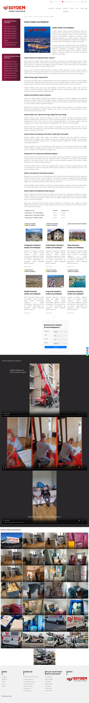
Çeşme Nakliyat (48, 688)
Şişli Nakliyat (48, 681)
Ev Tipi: (46, 338)
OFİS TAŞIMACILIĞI (28, 691)
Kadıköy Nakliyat (48, 683)
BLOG (3, 683)
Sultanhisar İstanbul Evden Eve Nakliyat (52, 224)
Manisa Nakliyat (48, 690)
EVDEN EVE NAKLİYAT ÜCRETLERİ (31, 676)
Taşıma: (46, 342)
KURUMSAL (4, 676)
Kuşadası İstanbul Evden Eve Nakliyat (73, 270)
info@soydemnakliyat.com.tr (70, 1)
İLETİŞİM (4, 686)
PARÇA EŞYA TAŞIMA (28, 686)
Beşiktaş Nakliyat (49, 679)
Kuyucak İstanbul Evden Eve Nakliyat (51, 270)
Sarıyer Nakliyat (48, 676)
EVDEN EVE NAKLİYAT (28, 679)
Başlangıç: (47, 331)
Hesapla (55, 347)
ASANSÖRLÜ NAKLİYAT (28, 684)
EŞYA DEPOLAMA (27, 688)
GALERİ (3, 681)
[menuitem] (51, 9)
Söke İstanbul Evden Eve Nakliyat (77, 224)
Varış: (46, 335)
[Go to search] (86, 8)
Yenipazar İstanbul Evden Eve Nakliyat (30, 224)
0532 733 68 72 (56, 1)
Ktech (10, 696)
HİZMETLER (4, 679)
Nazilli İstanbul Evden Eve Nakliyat (30, 270)
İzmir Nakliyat (48, 686)
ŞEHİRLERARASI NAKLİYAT (29, 681)
